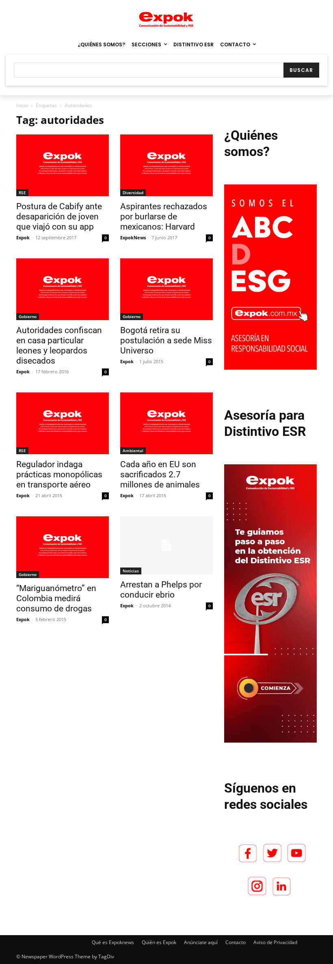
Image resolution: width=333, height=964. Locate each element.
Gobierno (28, 316)
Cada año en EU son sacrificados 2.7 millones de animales (160, 474)
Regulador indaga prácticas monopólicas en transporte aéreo (59, 474)
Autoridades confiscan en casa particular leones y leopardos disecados (59, 345)
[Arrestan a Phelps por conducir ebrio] (166, 545)
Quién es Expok (159, 942)
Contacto (235, 942)
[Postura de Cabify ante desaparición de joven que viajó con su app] (62, 165)
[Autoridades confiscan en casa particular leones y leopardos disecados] (62, 289)
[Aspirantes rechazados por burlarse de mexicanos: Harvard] (166, 165)
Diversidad (133, 192)
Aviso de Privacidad (275, 942)
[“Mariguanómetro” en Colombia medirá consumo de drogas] (62, 547)
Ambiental (133, 450)
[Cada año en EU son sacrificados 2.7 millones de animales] (166, 423)
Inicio (22, 105)
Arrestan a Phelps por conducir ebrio (161, 590)
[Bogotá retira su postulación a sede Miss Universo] (166, 289)
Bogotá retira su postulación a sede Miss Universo (166, 340)
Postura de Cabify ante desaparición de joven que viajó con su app (59, 216)
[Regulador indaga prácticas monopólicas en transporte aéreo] (62, 423)
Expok (23, 237)
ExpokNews (133, 237)
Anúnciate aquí (201, 942)
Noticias (131, 571)
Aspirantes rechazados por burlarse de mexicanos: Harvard (163, 216)
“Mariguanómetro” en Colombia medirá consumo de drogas (56, 598)
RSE (22, 192)
